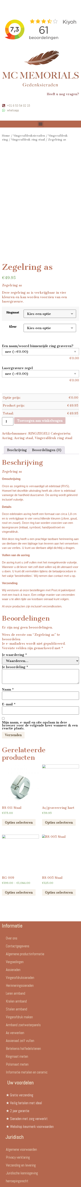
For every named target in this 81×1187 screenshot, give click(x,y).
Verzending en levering (21, 1165)
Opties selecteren (19, 822)
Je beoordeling (15, 667)
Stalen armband (16, 1009)
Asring (7, 438)
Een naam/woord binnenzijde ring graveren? (37, 345)
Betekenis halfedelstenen (23, 1048)
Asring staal (23, 438)
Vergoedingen (15, 961)
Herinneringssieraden (20, 985)
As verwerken (15, 1032)
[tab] (17, 450)
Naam (8, 689)
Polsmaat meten (17, 1064)
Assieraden (13, 969)
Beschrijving (17, 450)
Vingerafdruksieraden (29, 135)
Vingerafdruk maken (19, 1017)
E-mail (9, 704)
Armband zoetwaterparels (23, 1024)
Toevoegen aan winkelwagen (40, 421)
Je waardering (14, 654)
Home (6, 135)
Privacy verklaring (18, 1157)
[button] (40, 124)
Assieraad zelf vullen (20, 1040)
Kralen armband (16, 1001)
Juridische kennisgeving (22, 1173)
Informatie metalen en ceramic (27, 1072)
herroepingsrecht (17, 1181)
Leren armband (15, 993)
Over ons (11, 938)
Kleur (13, 326)
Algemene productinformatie (25, 953)
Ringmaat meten (17, 1056)
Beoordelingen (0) (47, 450)
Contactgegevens (17, 946)
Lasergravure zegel (17, 368)
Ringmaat (12, 312)
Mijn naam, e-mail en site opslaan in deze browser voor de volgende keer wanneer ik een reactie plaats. (40, 725)
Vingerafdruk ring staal (28, 139)
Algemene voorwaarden (21, 1149)
